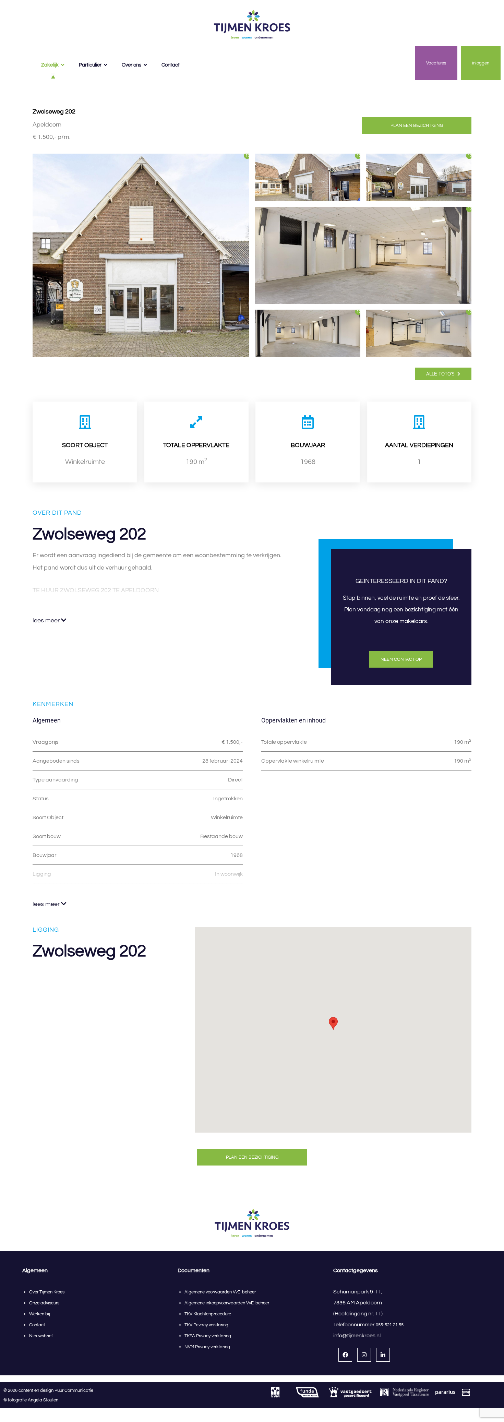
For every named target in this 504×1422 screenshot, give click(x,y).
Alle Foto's (441, 374)
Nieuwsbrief (41, 1336)
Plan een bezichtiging (417, 125)
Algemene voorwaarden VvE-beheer (220, 1292)
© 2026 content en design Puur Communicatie (49, 1390)
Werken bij (39, 1314)
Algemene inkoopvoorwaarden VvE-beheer (227, 1303)
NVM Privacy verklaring (207, 1347)
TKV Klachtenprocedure (207, 1314)
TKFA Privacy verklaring (207, 1336)
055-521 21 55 (390, 1325)
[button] (333, 1023)
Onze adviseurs (44, 1303)
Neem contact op (401, 659)
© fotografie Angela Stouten (30, 1400)
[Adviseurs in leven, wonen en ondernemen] (252, 25)
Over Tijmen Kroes (46, 1292)
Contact (37, 1325)
